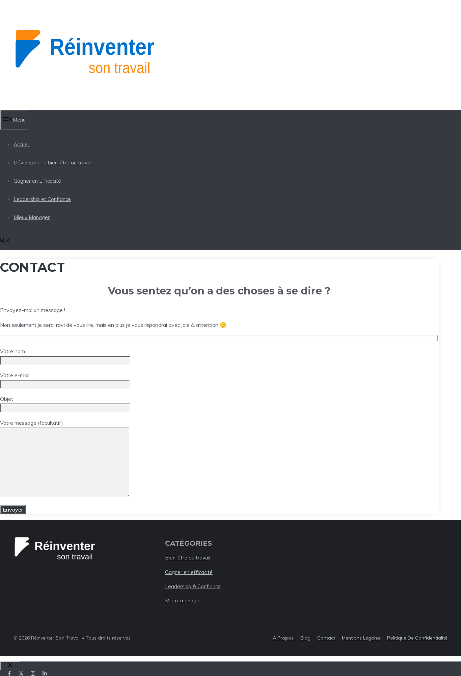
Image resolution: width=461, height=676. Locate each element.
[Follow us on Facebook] (9, 673)
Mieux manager (183, 600)
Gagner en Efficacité (37, 181)
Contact (326, 638)
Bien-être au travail (187, 557)
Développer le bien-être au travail (52, 162)
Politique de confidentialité (417, 638)
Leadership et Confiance (42, 199)
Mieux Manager (31, 217)
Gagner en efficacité (189, 572)
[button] (5, 241)
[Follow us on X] (21, 673)
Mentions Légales (361, 638)
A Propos (283, 638)
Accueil (21, 144)
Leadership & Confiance (193, 586)
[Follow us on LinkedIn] (44, 673)
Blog (305, 638)
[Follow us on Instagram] (32, 673)
